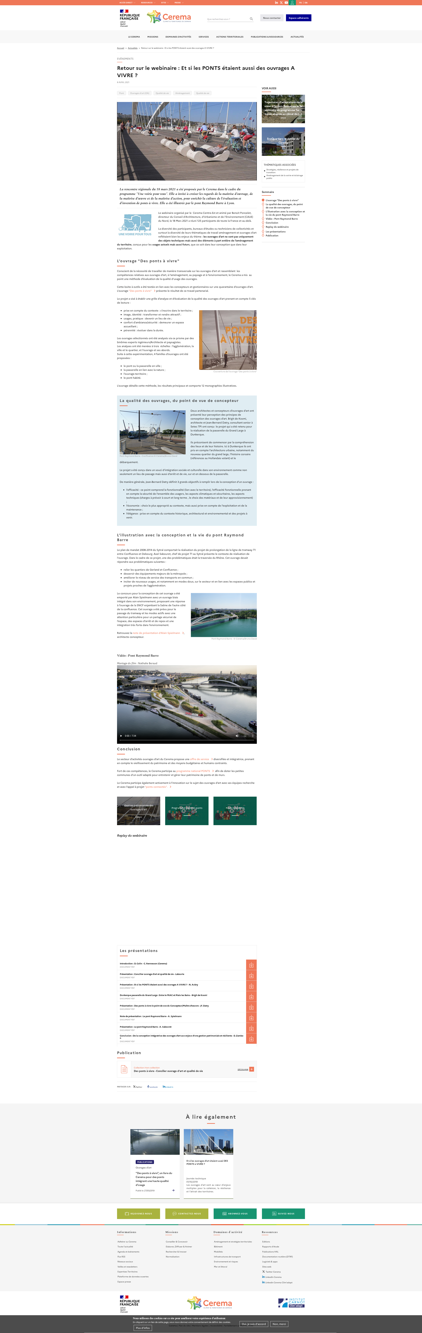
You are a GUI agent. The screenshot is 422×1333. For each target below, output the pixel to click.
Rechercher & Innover (176, 1251)
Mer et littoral (220, 1266)
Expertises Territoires (127, 1271)
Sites (163, 2)
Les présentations (276, 231)
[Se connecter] (292, 2)
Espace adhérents (299, 17)
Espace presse (124, 1281)
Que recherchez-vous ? (218, 19)
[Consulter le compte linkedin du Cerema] (276, 2)
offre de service (199, 759)
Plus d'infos (143, 1328)
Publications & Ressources (267, 36)
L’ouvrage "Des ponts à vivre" (282, 200)
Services (204, 36)
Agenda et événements (128, 1251)
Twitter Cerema (273, 1271)
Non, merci (279, 1324)
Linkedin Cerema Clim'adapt (278, 1282)
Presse (178, 2)
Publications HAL (270, 1251)
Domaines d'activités (178, 36)
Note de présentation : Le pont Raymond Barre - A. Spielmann (151, 1016)
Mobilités (218, 1251)
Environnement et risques (226, 1261)
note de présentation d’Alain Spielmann (156, 633)
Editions (266, 1241)
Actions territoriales (229, 36)
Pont (121, 93)
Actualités (297, 36)
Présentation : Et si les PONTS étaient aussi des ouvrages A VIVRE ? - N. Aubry (159, 984)
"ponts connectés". (156, 786)
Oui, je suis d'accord (254, 1324)
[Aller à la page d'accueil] (167, 14)
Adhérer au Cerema (127, 1241)
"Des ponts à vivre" (140, 290)
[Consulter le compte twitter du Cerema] (281, 2)
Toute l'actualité (125, 1246)
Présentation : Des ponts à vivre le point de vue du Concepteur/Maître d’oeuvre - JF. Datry (164, 1005)
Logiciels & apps (269, 1261)
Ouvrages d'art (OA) (139, 93)
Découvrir (243, 1069)
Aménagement (182, 93)
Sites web (266, 1266)
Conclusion (272, 222)
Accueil (120, 47)
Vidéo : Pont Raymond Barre (282, 218)
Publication (272, 235)
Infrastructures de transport (227, 1256)
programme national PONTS (193, 771)
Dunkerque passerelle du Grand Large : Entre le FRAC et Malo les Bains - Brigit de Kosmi (163, 995)
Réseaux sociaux (125, 1261)
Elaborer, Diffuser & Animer (179, 1246)
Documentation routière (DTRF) (277, 1256)
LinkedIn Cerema (273, 1277)
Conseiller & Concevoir (177, 1241)
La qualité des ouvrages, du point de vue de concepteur (284, 205)
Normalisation (172, 1256)
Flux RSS (121, 1256)
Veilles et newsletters (127, 1266)
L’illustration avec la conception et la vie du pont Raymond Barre (285, 213)
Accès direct (126, 2)
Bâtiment (218, 1246)
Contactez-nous (189, 1213)
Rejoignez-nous (141, 1213)
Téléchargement (251, 965)
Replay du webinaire (277, 226)
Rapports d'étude (270, 1246)
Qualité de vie (162, 93)
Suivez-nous (286, 1213)
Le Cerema (134, 36)
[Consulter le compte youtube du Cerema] (286, 2)
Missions (152, 36)
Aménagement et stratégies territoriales (233, 1241)
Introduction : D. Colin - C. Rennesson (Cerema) (143, 963)
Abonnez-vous (238, 1213)
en (306, 2)
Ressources (146, 2)
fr (300, 2)
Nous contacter (272, 17)
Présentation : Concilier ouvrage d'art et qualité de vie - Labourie (152, 974)
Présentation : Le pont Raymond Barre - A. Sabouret (145, 1026)
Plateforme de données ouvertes (133, 1276)
